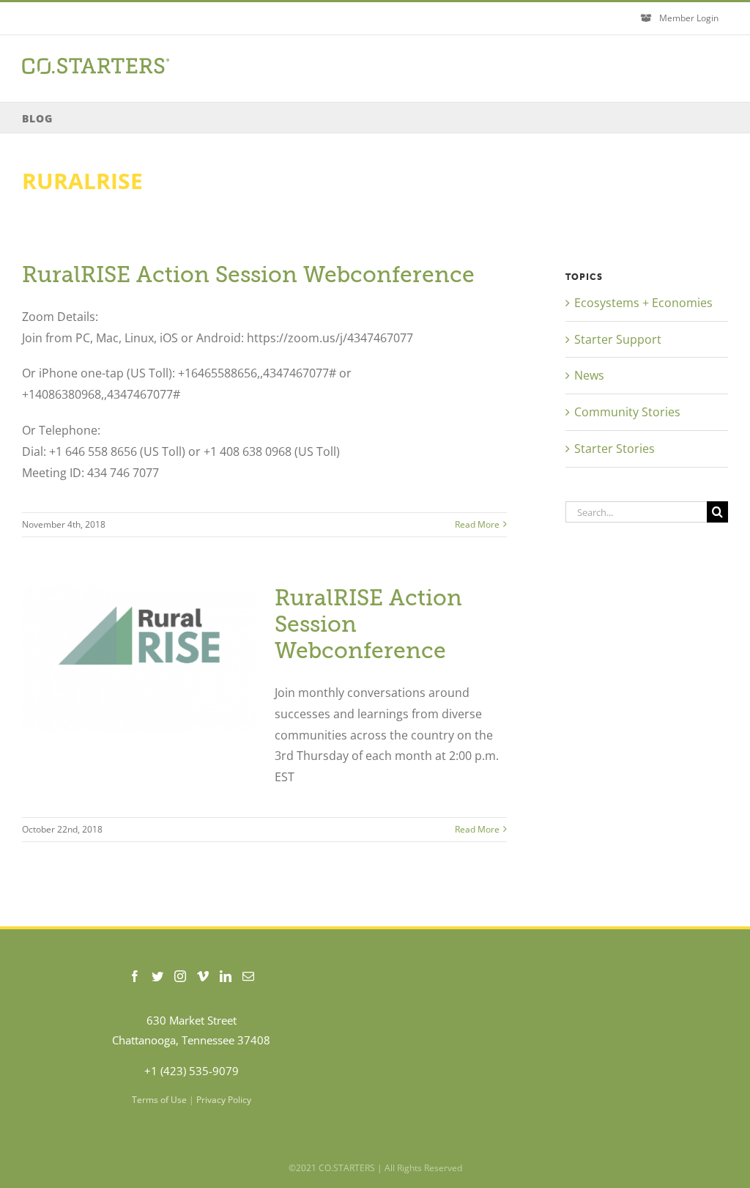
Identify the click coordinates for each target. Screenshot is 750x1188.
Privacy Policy (223, 1099)
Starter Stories (614, 448)
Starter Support (617, 339)
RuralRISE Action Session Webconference (248, 274)
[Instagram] (180, 976)
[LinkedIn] (225, 976)
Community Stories (627, 412)
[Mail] (248, 976)
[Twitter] (157, 976)
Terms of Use (159, 1099)
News (589, 375)
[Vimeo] (203, 976)
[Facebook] (135, 976)
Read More (477, 524)
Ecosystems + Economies (643, 303)
